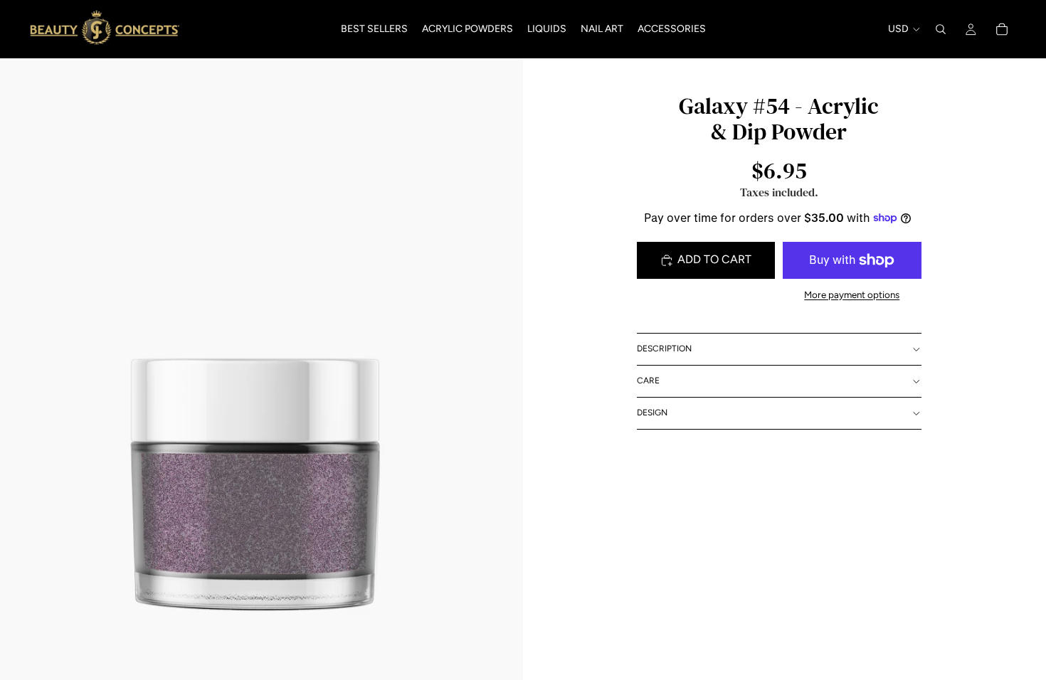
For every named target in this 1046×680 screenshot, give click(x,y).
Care (648, 381)
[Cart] (1002, 29)
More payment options (851, 294)
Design (652, 413)
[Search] (940, 29)
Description (664, 349)
